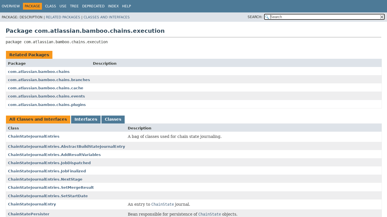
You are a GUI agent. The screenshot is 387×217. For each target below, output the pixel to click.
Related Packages (63, 17)
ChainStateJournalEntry (32, 204)
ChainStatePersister (28, 214)
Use (63, 6)
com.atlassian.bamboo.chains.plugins (47, 105)
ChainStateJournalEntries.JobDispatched (49, 163)
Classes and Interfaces (107, 17)
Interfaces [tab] (86, 119)
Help (126, 6)
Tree (74, 6)
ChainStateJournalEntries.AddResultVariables (54, 155)
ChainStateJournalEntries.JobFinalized (47, 171)
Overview (11, 6)
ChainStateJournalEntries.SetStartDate (48, 196)
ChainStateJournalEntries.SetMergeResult (51, 187)
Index (113, 6)
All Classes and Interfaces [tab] (38, 119)
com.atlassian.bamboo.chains (39, 72)
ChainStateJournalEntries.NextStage (45, 179)
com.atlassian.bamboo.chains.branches (49, 80)
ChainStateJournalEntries (33, 136)
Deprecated (93, 6)
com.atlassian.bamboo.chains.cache (45, 88)
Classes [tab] (113, 119)
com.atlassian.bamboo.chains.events (46, 96)
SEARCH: (255, 17)
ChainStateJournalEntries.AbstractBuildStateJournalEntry (66, 146)
